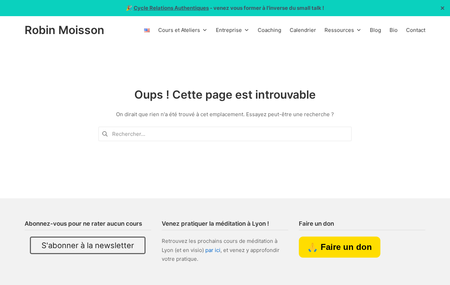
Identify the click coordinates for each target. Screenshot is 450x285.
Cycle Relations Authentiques (171, 8)
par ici (212, 250)
